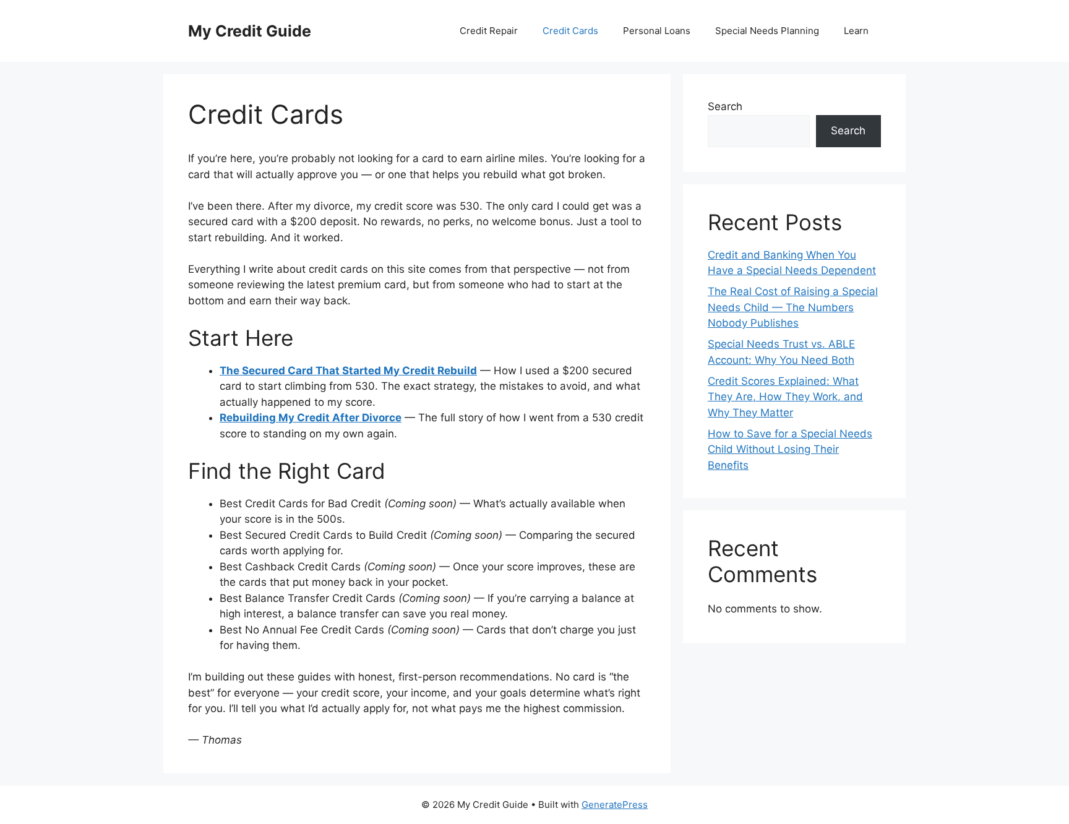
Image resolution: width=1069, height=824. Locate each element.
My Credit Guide (249, 31)
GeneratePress (615, 804)
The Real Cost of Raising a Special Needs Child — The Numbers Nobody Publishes (793, 307)
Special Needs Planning (767, 30)
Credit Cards (570, 30)
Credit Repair (489, 30)
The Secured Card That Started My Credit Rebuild (348, 370)
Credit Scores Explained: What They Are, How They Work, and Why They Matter (785, 397)
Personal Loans (656, 30)
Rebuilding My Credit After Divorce (310, 417)
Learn (856, 30)
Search (725, 106)
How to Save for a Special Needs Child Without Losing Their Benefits (790, 449)
